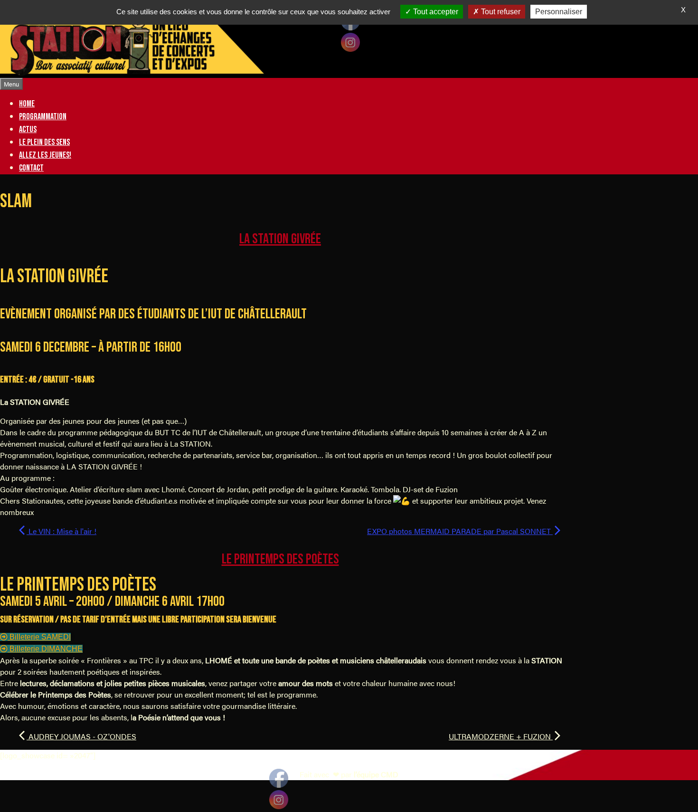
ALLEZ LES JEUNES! (45, 155)
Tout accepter (434, 12)
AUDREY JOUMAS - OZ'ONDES (81, 736)
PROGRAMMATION (42, 117)
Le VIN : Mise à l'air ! (61, 530)
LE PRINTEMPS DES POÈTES (280, 559)
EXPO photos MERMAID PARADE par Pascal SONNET (460, 530)
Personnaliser (558, 12)
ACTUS (28, 129)
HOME (27, 104)
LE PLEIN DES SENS (44, 142)
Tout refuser (499, 12)
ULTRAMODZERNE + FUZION (501, 736)
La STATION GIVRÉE (280, 239)
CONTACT (31, 168)
